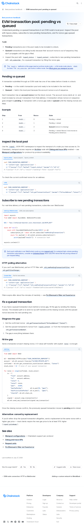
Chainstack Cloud (32, 522)
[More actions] (81, 3)
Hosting (29, 518)
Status (45, 514)
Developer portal (75, 503)
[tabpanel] (42, 166)
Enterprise (30, 507)
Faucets (45, 507)
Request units (10, 443)
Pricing (29, 503)
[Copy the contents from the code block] (79, 158)
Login (44, 499)
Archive (38, 149)
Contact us (60, 503)
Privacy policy (74, 511)
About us (59, 499)
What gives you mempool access (61, 68)
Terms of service (75, 507)
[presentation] (42, 190)
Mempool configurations (12, 152)
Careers (59, 507)
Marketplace (31, 514)
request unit (48, 251)
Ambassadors (61, 511)
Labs (44, 511)
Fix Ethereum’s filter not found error (60, 295)
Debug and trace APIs (58, 149)
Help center (73, 499)
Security (59, 518)
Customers (30, 511)
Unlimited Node (38, 253)
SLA (57, 522)
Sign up (45, 503)
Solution (29, 499)
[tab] (8, 158)
